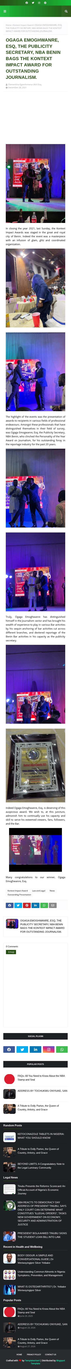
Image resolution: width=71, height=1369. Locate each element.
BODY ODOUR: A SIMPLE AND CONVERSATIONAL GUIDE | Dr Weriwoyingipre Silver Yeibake (35, 1259)
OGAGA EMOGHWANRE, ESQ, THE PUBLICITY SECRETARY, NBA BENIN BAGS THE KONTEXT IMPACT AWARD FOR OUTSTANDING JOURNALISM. (42, 926)
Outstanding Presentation (19, 894)
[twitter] (33, 3)
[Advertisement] (35, 119)
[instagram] (39, 3)
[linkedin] (35, 1049)
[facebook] (27, 3)
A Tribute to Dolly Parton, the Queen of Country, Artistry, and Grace (38, 1107)
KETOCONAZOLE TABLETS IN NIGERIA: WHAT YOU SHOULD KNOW (41, 1136)
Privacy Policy (34, 1354)
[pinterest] (44, 3)
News (52, 890)
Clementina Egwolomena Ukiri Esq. (25, 84)
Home (8, 25)
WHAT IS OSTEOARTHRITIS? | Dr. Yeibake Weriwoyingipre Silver (42, 1288)
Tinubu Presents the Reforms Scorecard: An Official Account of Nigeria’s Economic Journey (41, 1190)
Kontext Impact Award (23, 25)
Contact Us (50, 1354)
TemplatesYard (32, 1360)
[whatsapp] (62, 1049)
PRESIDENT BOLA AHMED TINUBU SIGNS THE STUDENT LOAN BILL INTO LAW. (42, 1235)
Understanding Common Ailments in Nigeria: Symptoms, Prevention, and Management (41, 1273)
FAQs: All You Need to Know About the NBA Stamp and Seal (41, 1077)
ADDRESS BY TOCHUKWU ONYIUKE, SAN (42, 1090)
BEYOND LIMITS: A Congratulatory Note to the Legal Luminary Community (41, 1165)
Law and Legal (38, 890)
